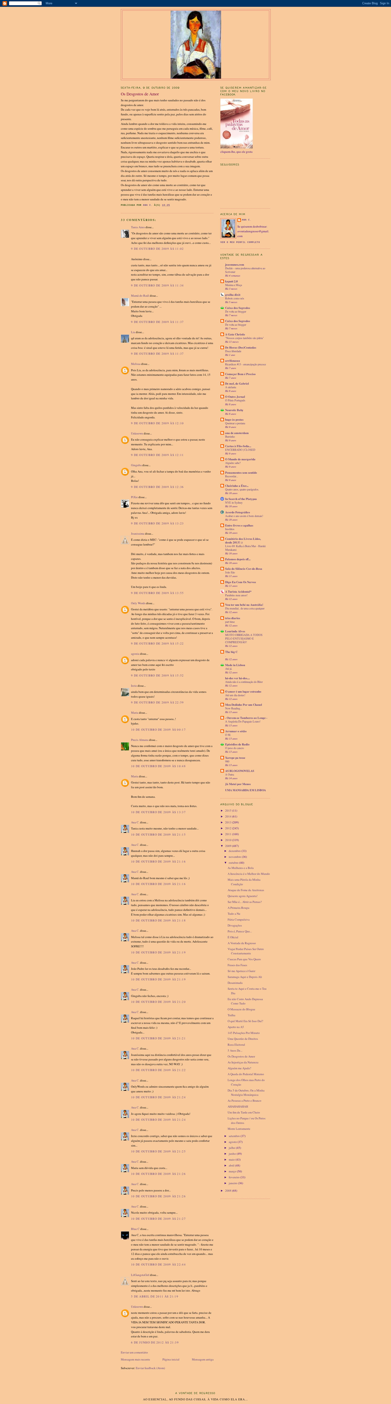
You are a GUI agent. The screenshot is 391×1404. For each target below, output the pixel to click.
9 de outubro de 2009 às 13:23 (157, 523)
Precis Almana (139, 740)
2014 (228, 816)
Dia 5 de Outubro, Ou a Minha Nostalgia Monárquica (246, 1092)
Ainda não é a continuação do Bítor (244, 682)
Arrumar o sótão (236, 731)
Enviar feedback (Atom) (150, 1368)
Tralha (231, 1015)
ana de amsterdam (237, 433)
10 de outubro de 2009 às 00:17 (158, 729)
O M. (228, 735)
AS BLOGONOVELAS (239, 771)
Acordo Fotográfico (237, 512)
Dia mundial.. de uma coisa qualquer (245, 608)
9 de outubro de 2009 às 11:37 (157, 322)
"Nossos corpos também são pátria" (244, 338)
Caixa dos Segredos (237, 308)
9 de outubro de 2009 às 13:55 (157, 593)
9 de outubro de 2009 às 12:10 (157, 423)
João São (230, 572)
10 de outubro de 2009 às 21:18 (158, 920)
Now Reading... (233, 708)
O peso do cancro (234, 748)
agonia (135, 654)
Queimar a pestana (235, 423)
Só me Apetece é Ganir (241, 971)
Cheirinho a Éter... (236, 485)
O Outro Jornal (235, 396)
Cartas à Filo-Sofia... (238, 446)
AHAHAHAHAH (238, 1106)
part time (230, 621)
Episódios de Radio (237, 744)
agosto (233, 1142)
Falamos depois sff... (237, 559)
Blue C (135, 1229)
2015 (228, 810)
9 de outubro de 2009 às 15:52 (157, 675)
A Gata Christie (235, 334)
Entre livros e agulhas (239, 525)
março (233, 1171)
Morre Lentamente (239, 1129)
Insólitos (229, 529)
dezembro (235, 851)
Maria (134, 712)
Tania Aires (138, 227)
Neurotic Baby (234, 410)
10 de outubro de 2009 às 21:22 (158, 1070)
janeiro (233, 1183)
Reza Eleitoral (236, 1045)
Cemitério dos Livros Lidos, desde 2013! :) (243, 540)
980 (227, 761)
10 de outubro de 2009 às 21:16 (158, 861)
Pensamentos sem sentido (241, 472)
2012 (228, 828)
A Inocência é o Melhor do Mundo (249, 874)
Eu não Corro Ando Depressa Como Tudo (245, 1001)
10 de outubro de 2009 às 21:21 (158, 1038)
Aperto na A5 (236, 1027)
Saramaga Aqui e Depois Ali (245, 977)
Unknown (137, 433)
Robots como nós (234, 298)
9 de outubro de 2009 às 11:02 (157, 249)
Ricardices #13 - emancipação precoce (245, 364)
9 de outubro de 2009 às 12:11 (157, 455)
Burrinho (230, 436)
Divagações (235, 925)
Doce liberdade (233, 351)
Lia (133, 332)
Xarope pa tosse (235, 757)
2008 (228, 1190)
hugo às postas (234, 419)
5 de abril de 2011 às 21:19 (154, 1296)
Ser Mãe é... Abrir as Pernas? (245, 902)
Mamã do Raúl (140, 295)
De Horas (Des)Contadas (240, 347)
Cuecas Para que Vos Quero (244, 959)
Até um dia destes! (235, 695)
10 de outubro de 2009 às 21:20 (158, 1002)
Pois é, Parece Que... (240, 931)
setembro (235, 1136)
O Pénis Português (235, 400)
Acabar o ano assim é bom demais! (244, 516)
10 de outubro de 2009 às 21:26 (158, 1174)
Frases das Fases (237, 965)
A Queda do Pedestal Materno (246, 1074)
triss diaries (232, 618)
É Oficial (233, 937)
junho (233, 1154)
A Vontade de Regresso (242, 943)
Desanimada (235, 983)
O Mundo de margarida (240, 459)
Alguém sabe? (233, 463)
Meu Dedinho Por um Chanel (243, 704)
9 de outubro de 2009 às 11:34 (157, 285)
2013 (228, 822)
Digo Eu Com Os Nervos (240, 582)
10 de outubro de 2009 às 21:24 (158, 1097)
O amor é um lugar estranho (243, 691)
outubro (234, 863)
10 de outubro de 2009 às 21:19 (158, 952)
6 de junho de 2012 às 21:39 (155, 1342)
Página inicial (170, 1359)
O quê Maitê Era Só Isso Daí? (245, 1021)
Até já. (228, 668)
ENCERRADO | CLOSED (240, 449)
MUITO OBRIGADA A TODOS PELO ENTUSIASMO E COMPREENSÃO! (243, 638)
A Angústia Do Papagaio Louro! (242, 721)
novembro (235, 857)
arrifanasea (232, 360)
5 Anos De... (235, 1050)
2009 (228, 846)
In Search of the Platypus (241, 499)
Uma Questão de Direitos (243, 1039)
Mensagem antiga (203, 1359)
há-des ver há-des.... (237, 678)
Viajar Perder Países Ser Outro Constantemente (246, 951)
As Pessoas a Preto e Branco (244, 1100)
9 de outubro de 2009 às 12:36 (157, 487)
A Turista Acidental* (238, 591)
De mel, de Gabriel (237, 383)
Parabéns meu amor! (236, 595)
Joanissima (137, 533)
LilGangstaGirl (140, 1275)
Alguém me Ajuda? (239, 1068)
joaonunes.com (234, 264)
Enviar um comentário (134, 1352)
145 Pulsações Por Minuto (244, 1033)
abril (232, 1165)
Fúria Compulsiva (239, 919)
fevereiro (234, 1177)
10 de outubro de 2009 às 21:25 (158, 1151)
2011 (228, 834)
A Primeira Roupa (238, 908)
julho (232, 1148)
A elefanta (230, 387)
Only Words (138, 603)
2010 (228, 840)
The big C (231, 652)
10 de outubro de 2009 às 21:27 (158, 1219)
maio (232, 1159)
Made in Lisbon (235, 665)
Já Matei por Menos (238, 784)
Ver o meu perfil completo (240, 242)
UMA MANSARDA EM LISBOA (245, 790)
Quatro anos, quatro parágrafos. (242, 489)
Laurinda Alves (235, 631)
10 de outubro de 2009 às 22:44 (158, 1264)
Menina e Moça (233, 285)
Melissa (136, 364)
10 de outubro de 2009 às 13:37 (158, 812)
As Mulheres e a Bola (241, 868)
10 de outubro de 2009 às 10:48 (158, 766)
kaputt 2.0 (231, 281)
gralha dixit (232, 294)
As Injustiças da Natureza (243, 1062)
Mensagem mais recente (135, 1359)
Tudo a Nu (234, 914)
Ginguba (136, 465)
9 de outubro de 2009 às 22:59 (157, 702)
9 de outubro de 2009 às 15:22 (157, 643)
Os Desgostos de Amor (241, 1056)
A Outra (229, 774)
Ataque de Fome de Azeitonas (246, 890)
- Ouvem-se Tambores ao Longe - (246, 717)
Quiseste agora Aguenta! (242, 896)
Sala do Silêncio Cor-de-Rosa (243, 568)
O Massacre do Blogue (241, 1009)
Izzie (134, 686)
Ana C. (135, 822)
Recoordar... (231, 476)
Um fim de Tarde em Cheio (244, 1112)
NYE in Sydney (234, 502)
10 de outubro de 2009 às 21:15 (158, 834)
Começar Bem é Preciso (240, 374)
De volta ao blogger (235, 311)
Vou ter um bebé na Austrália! (244, 604)
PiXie (134, 497)
